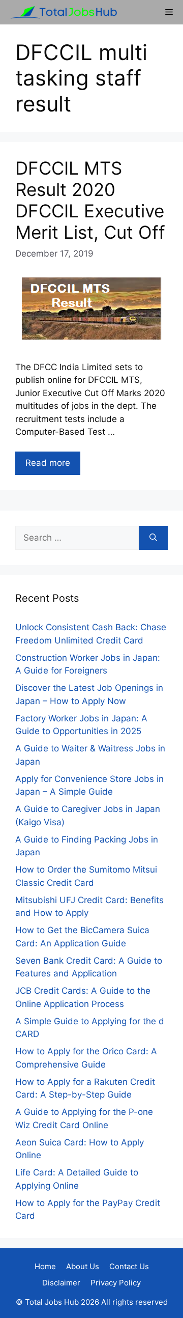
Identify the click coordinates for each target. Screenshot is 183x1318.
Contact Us (129, 1266)
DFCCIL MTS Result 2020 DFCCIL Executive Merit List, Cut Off (90, 200)
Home (45, 1266)
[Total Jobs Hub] (61, 12)
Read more (47, 463)
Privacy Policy (115, 1282)
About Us (82, 1266)
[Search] (153, 538)
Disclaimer (61, 1282)
